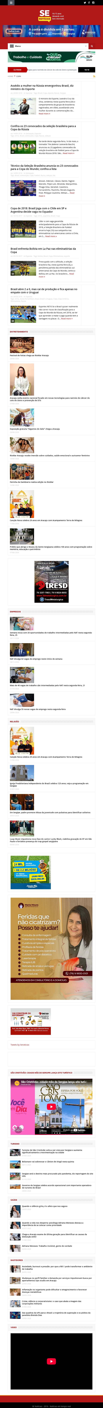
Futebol (37, 175)
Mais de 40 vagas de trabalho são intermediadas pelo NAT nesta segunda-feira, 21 (47, 685)
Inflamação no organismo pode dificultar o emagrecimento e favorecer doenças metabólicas (54, 1290)
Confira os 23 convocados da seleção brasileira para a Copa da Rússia (43, 127)
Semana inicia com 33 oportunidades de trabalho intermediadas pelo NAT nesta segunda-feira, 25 (51, 633)
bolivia (40, 256)
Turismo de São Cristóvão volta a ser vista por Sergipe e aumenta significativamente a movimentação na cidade (52, 1151)
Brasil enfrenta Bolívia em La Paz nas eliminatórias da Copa (43, 250)
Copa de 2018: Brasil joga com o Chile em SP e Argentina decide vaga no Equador (39, 210)
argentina (46, 216)
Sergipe (63, 93)
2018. (17, 136)
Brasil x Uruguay (46, 299)
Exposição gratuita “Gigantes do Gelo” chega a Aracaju (35, 429)
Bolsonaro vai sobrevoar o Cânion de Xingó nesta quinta (48, 1161)
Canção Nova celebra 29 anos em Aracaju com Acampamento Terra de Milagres (46, 520)
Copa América (63, 299)
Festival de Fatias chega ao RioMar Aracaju (29, 355)
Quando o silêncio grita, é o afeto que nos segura (44, 1206)
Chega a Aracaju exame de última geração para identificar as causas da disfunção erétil (54, 1235)
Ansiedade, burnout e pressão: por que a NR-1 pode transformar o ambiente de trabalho (57, 1267)
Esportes (38, 133)
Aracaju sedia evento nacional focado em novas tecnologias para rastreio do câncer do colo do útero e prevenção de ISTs (50, 399)
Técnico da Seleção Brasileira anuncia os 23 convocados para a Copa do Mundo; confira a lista (44, 167)
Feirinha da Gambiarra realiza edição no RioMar (32, 482)
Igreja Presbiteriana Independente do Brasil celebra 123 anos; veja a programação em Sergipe (49, 784)
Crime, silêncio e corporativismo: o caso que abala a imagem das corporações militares (51, 1302)
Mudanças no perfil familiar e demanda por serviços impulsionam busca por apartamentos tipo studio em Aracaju (57, 1279)
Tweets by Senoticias (20, 1044)
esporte (51, 93)
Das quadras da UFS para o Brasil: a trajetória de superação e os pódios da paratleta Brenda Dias (56, 1313)
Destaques (30, 133)
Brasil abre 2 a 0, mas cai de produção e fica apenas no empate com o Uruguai (44, 290)
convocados (29, 136)
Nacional (29, 93)
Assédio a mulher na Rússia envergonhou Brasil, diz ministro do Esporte (42, 87)
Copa (45, 93)
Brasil (40, 93)
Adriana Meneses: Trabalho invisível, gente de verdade (47, 1246)
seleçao (48, 136)
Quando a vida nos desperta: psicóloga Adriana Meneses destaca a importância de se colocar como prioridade (52, 1224)
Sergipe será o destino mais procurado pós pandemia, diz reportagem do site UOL (57, 1174)
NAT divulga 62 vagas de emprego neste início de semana (36, 659)
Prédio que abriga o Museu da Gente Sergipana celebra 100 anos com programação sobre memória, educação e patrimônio (51, 548)
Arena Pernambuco (27, 299)
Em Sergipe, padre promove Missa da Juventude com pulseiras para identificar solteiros (50, 812)
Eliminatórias (58, 256)
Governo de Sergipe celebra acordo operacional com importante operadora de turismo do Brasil (56, 1186)
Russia (56, 93)
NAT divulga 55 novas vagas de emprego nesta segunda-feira (38, 709)
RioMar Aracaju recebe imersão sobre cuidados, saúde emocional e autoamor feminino (50, 455)
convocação (24, 175)
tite (54, 175)
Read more (44, 113)
